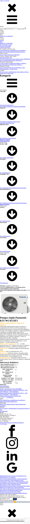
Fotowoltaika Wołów (8, 491)
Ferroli (9, 188)
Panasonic (11, 157)
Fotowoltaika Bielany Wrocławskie (14, 486)
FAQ (3, 404)
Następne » (11, 397)
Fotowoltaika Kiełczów (21, 493)
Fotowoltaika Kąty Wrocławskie (12, 487)
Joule (12, 188)
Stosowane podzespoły (14, 54)
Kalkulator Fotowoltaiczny (18, 72)
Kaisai (6, 157)
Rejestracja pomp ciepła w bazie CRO (16, 59)
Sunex (20, 188)
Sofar (18, 106)
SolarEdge (22, 106)
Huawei (13, 106)
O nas (7, 36)
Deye (9, 105)
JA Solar (7, 121)
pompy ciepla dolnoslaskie (6, 478)
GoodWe (8, 106)
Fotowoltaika (3, 50)
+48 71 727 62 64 (4, 0)
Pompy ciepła (10, 50)
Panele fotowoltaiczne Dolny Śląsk (14, 483)
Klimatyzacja (13, 52)
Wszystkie (2, 105)
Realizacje (3, 36)
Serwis (1, 411)
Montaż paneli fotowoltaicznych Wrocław (13, 483)
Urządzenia (13, 138)
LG (16, 121)
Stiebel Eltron (19, 203)
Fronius (4, 106)
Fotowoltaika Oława (10, 493)
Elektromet (8, 203)
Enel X (17, 268)
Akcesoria (7, 138)
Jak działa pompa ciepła (12, 60)
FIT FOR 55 (3, 59)
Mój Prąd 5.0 (14, 64)
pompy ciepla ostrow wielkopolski (12, 481)
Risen (4, 123)
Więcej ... (20, 60)
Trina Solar (11, 123)
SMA (16, 106)
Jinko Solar (12, 121)
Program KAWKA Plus (6, 57)
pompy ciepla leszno (18, 478)
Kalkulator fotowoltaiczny (17, 408)
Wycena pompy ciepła (5, 408)
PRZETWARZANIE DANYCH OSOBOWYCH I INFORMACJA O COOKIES (13, 476)
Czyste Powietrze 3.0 (5, 63)
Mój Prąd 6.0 (14, 63)
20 (7, 397)
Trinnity (24, 188)
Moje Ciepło (20, 63)
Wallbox (13, 268)
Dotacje (2, 40)
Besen (6, 268)
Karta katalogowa (4, 386)
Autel (9, 268)
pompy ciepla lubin (12, 480)
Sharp (7, 123)
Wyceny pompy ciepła (5, 72)
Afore (6, 105)
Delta (6, 188)
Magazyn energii (18, 400)
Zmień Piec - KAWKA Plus (10, 69)
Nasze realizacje (4, 54)
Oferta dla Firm (21, 52)
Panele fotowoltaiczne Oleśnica (19, 489)
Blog (1, 42)
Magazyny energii (18, 50)
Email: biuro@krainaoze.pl (7, 422)
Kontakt (10, 36)
